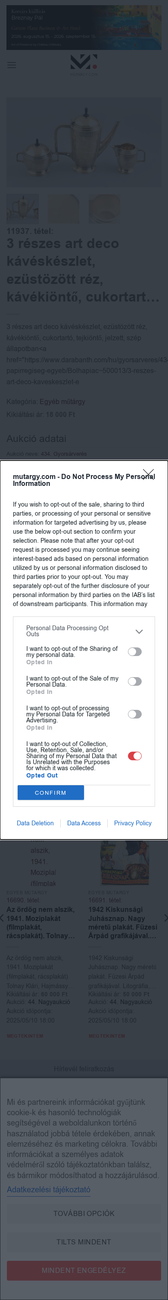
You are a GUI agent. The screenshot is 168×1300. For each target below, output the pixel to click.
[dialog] (84, 650)
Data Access (84, 823)
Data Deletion (35, 823)
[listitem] (84, 631)
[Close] (151, 477)
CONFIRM (51, 792)
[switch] (135, 651)
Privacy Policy (133, 823)
